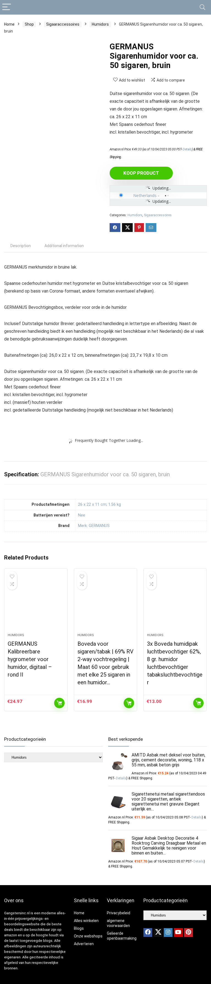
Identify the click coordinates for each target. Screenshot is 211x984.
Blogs (79, 928)
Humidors (100, 24)
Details (187, 149)
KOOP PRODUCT (141, 173)
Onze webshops (88, 936)
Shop (29, 24)
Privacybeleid (118, 913)
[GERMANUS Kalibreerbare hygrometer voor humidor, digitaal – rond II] (36, 603)
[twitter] (158, 932)
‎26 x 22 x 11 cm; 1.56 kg (99, 504)
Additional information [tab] (64, 246)
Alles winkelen (86, 920)
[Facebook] (147, 932)
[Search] (202, 7)
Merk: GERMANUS (94, 525)
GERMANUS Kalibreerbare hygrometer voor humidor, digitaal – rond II (30, 659)
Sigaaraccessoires (62, 24)
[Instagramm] (168, 932)
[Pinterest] (188, 932)
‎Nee (81, 515)
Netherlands (145, 195)
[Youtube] (178, 932)
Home (9, 24)
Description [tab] (20, 246)
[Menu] (6, 7)
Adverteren (84, 944)
